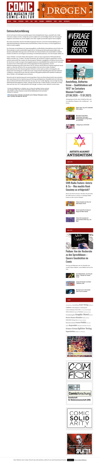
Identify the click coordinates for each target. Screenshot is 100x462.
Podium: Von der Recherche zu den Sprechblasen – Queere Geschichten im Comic (79, 256)
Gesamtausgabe (70, 315)
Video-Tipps (69, 230)
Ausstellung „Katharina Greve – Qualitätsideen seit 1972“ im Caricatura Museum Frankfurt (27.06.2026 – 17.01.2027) (79, 88)
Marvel (77, 320)
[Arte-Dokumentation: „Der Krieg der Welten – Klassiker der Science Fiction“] (70, 277)
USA (80, 331)
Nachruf (84, 320)
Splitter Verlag (85, 328)
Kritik (9, 21)
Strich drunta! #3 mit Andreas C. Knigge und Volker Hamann (83, 210)
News (27, 21)
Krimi (84, 317)
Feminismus (85, 311)
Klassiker (79, 317)
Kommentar (49, 21)
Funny (89, 311)
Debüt (86, 309)
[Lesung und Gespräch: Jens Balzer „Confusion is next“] (70, 285)
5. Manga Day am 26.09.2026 (82, 125)
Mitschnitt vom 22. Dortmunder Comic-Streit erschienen (83, 290)
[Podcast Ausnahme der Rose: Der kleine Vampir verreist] (70, 205)
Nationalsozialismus (70, 322)
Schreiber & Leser (86, 325)
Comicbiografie (83, 307)
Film (31, 21)
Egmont (76, 312)
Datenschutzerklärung (80, 460)
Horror (68, 317)
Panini (78, 322)
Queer (89, 322)
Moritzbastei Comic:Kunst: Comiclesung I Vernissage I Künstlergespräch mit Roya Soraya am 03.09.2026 (84, 118)
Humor (73, 317)
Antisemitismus (69, 305)
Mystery (81, 320)
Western (83, 331)
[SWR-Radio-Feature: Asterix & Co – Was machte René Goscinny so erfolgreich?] (79, 180)
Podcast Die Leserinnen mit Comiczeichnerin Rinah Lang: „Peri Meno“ (83, 219)
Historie (91, 315)
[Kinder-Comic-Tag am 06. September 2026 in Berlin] (70, 111)
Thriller (77, 331)
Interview (21, 21)
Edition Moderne (70, 312)
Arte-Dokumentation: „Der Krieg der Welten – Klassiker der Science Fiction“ (84, 275)
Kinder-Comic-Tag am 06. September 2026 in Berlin (84, 108)
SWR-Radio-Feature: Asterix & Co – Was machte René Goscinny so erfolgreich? (79, 186)
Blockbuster (90, 305)
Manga (73, 320)
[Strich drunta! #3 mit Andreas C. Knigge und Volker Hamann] (70, 213)
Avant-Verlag (83, 305)
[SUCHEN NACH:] (85, 25)
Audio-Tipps (69, 162)
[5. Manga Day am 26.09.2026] (70, 128)
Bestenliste (67, 21)
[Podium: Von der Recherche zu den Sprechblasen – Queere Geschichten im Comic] (79, 248)
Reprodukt (73, 325)
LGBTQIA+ (87, 317)
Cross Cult (77, 310)
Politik (83, 322)
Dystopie (89, 309)
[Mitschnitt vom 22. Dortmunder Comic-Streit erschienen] (70, 293)
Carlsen (68, 307)
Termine (69, 60)
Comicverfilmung (70, 309)
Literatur (69, 320)
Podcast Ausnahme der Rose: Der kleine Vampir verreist (83, 202)
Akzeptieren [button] (70, 460)
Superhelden (70, 331)
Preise (87, 322)
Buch (36, 21)
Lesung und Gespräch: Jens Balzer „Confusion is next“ (83, 282)
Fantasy (80, 312)
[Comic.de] (20, 9)
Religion (67, 325)
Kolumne (41, 21)
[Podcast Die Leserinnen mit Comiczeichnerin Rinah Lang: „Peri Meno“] (70, 221)
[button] (64, 9)
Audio (60, 21)
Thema (14, 21)
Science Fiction (72, 328)
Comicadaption (75, 307)
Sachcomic (79, 325)
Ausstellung (75, 305)
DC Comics (82, 309)
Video (55, 21)
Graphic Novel (82, 314)
